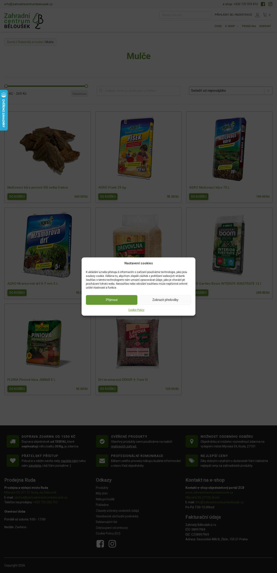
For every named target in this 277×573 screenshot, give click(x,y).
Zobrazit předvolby (165, 300)
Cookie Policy (136, 310)
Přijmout (112, 300)
